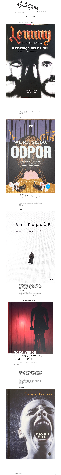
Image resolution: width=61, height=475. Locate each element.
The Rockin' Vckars (30, 111)
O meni (45, 11)
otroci (27, 203)
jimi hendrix (20, 109)
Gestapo (38, 293)
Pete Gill (29, 110)
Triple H (19, 112)
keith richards (23, 109)
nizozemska (23, 203)
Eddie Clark (20, 108)
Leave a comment (21, 113)
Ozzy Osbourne (26, 110)
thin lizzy (38, 111)
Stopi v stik (42, 11)
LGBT (27, 380)
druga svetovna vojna (29, 202)
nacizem (22, 110)
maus (24, 294)
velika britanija (36, 203)
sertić (21, 382)
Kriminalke (33, 467)
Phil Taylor (35, 110)
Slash (23, 111)
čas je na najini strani (32, 382)
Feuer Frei (21, 387)
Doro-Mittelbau (33, 293)
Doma (37, 11)
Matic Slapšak (20, 201)
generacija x (35, 468)
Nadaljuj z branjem (21, 199)
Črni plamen (35, 295)
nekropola (36, 294)
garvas (33, 468)
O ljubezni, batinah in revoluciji (27, 300)
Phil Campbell (32, 110)
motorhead (20, 110)
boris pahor (25, 293)
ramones (37, 110)
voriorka (29, 382)
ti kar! (27, 382)
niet (23, 110)
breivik (20, 468)
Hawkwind (31, 108)
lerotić (25, 380)
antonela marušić (21, 380)
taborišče (29, 295)
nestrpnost (23, 469)
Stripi (29, 292)
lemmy (25, 109)
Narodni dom (28, 294)
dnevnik (22, 468)
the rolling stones (34, 111)
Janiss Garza (39, 108)
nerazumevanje (20, 469)
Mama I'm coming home (31, 109)
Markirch (23, 294)
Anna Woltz (20, 202)
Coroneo (28, 293)
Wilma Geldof (40, 203)
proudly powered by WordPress (18, 473)
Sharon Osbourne (21, 111)
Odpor (20, 117)
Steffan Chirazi (26, 111)
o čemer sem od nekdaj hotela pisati (30, 381)
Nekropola (21, 209)
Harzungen (40, 293)
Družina (31, 201)
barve (24, 380)
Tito (39, 111)
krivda (19, 203)
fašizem (36, 293)
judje (40, 202)
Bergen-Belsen (21, 293)
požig (23, 295)
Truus (34, 203)
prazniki (19, 382)
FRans (34, 202)
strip (27, 295)
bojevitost (23, 202)
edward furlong (25, 468)
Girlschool (22, 108)
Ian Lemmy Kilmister (35, 108)
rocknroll (39, 110)
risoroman (26, 295)
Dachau (30, 293)
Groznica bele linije (27, 108)
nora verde (39, 380)
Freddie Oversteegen (37, 202)
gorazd (38, 468)
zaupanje (20, 204)
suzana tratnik (23, 382)
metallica (36, 109)
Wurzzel (26, 112)
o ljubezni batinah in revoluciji (22, 381)
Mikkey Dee (38, 109)
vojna (32, 295)
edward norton (28, 468)
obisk (35, 381)
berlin (23, 293)
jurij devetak (20, 294)
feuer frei (31, 468)
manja (33, 380)
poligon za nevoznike (38, 381)
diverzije (25, 202)
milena (35, 380)
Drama (30, 379)
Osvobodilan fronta (21, 295)
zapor (33, 295)
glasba (24, 108)
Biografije (29, 201)
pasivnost (29, 203)
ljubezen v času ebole (30, 380)
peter (31, 203)
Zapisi (39, 11)
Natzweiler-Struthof (32, 294)
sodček (26, 469)
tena (26, 382)
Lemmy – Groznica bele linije (26, 22)
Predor (32, 203)
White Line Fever (23, 112)
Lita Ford (28, 109)
